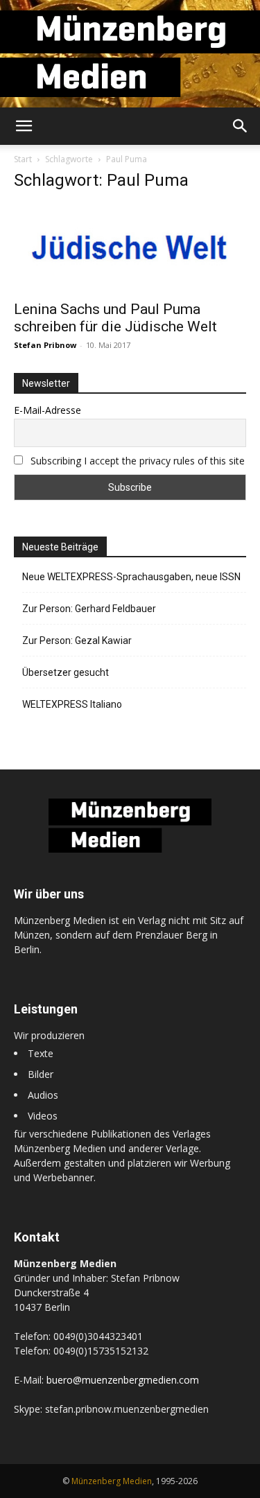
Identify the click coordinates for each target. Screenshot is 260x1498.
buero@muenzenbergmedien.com (122, 1379)
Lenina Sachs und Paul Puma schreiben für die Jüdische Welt (115, 318)
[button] (23, 126)
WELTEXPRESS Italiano (72, 704)
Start (23, 159)
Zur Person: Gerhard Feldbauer (89, 608)
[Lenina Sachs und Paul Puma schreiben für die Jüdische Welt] (130, 248)
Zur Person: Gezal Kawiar (77, 640)
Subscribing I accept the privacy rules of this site (138, 460)
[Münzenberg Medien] (130, 53)
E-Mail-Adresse (47, 410)
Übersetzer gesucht (65, 672)
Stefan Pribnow (45, 345)
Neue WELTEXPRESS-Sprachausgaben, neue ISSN (131, 576)
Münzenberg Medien (111, 1481)
